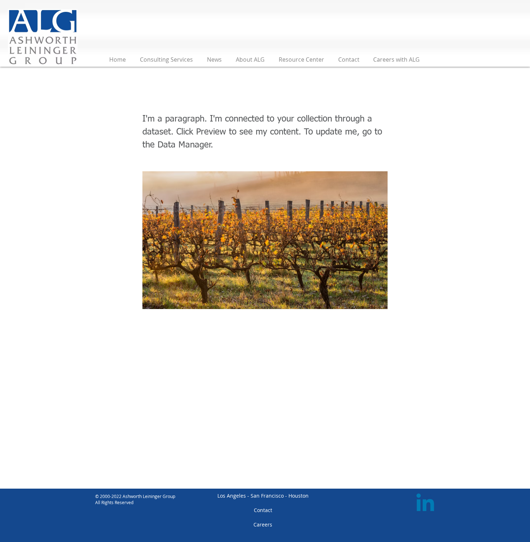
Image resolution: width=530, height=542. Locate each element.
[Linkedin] (425, 504)
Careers (262, 524)
